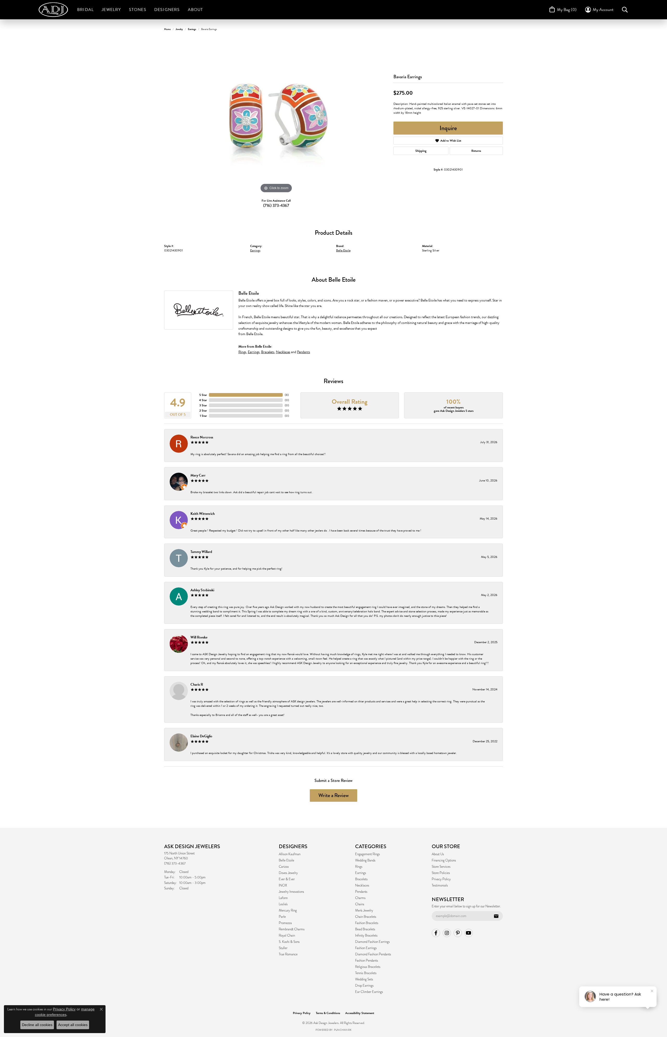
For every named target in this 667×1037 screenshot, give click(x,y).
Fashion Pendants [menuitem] (366, 960)
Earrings (192, 29)
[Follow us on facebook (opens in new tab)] (436, 933)
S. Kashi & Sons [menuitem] (289, 941)
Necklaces (283, 352)
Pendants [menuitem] (361, 891)
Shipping (421, 150)
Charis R (196, 684)
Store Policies (441, 873)
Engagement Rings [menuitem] (367, 854)
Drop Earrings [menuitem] (364, 985)
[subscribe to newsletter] (496, 916)
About (195, 10)
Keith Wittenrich (202, 513)
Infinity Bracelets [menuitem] (366, 935)
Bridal (85, 10)
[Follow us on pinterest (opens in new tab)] (458, 933)
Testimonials (440, 885)
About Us (438, 854)
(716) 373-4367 (276, 205)
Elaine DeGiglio (201, 736)
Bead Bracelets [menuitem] (365, 929)
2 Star (203, 410)
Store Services (441, 866)
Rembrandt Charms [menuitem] (292, 929)
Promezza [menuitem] (285, 923)
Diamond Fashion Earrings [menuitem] (372, 941)
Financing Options (444, 860)
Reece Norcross (201, 437)
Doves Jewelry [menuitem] (288, 873)
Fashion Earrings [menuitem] (366, 948)
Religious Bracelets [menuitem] (367, 966)
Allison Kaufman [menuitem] (289, 854)
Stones (137, 10)
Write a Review (333, 795)
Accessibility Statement (359, 1013)
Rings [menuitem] (358, 866)
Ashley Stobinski (202, 590)
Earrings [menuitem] (360, 873)
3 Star (203, 405)
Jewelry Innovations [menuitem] (291, 891)
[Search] (624, 9)
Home (167, 29)
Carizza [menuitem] (284, 866)
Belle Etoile (343, 250)
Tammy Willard (201, 551)
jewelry (179, 29)
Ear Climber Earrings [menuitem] (369, 992)
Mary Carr (198, 475)
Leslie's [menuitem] (283, 904)
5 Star (203, 395)
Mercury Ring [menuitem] (288, 910)
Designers (167, 10)
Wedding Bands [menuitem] (365, 860)
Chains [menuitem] (359, 904)
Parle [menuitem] (282, 916)
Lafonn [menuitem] (283, 898)
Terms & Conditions (328, 1013)
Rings (242, 352)
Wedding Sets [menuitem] (364, 979)
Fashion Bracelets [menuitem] (366, 923)
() (287, 395)
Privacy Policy (441, 879)
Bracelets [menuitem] (361, 879)
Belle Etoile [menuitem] (286, 860)
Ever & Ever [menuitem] (287, 879)
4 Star (203, 400)
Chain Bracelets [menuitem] (365, 916)
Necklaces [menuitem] (362, 885)
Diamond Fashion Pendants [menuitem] (373, 954)
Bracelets (267, 352)
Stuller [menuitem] (283, 948)
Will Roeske (198, 637)
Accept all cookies (73, 1025)
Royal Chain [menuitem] (287, 935)
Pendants (303, 352)
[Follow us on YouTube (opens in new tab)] (469, 933)
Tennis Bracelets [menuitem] (365, 973)
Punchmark (342, 1030)
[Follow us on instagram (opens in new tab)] (447, 933)
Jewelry (111, 10)
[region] (276, 116)
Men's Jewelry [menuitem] (364, 910)
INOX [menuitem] (283, 885)
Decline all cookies (37, 1025)
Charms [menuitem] (360, 898)
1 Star (203, 415)
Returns (476, 150)
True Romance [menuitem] (288, 954)
